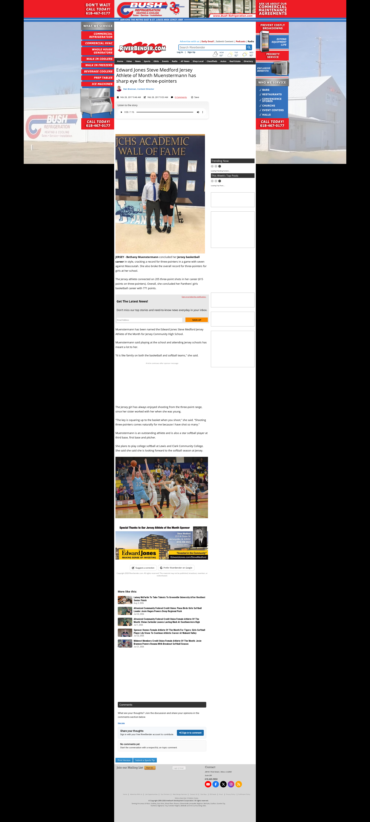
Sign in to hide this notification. (194, 297)
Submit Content (225, 41)
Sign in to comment (191, 732)
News (138, 61)
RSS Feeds (213, 794)
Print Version (124, 760)
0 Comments (181, 97)
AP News (185, 61)
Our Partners (165, 794)
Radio (251, 41)
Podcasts (240, 41)
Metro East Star (180, 798)
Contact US (193, 794)
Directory (248, 61)
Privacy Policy (230, 794)
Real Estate (235, 61)
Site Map (203, 794)
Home (120, 61)
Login (176, 768)
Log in (180, 52)
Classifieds (212, 61)
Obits (156, 61)
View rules (121, 723)
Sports (147, 61)
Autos (223, 61)
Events (165, 61)
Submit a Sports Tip (145, 760)
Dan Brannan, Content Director (138, 89)
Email (182, 768)
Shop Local (198, 61)
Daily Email (207, 41)
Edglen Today (193, 798)
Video (129, 61)
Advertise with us (189, 41)
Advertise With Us (136, 794)
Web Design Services (180, 794)
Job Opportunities (151, 794)
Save (196, 97)
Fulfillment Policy (244, 794)
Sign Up (191, 52)
